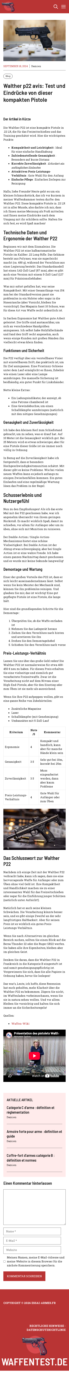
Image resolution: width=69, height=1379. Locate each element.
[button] (56, 6)
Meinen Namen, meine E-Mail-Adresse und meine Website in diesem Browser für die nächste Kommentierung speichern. (35, 1261)
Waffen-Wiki (20, 1023)
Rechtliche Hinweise (46, 1326)
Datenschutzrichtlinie (46, 1330)
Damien (36, 66)
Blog (8, 76)
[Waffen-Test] (8, 6)
